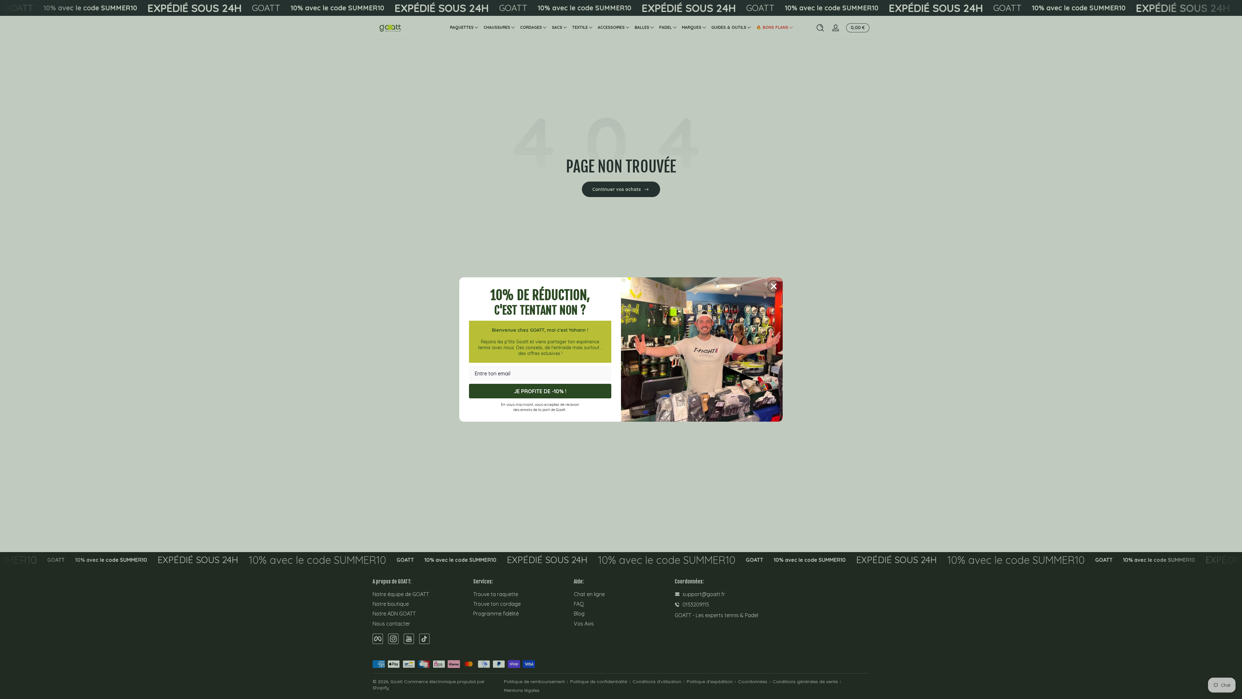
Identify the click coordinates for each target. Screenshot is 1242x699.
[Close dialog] (773, 286)
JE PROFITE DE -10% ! (540, 391)
